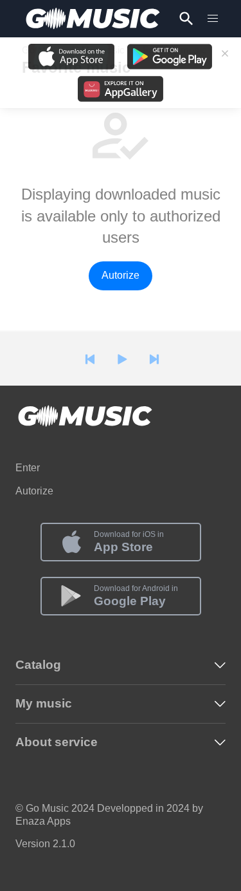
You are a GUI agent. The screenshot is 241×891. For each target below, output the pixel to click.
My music (43, 703)
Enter (27, 467)
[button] (212, 18)
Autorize (120, 275)
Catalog (38, 664)
